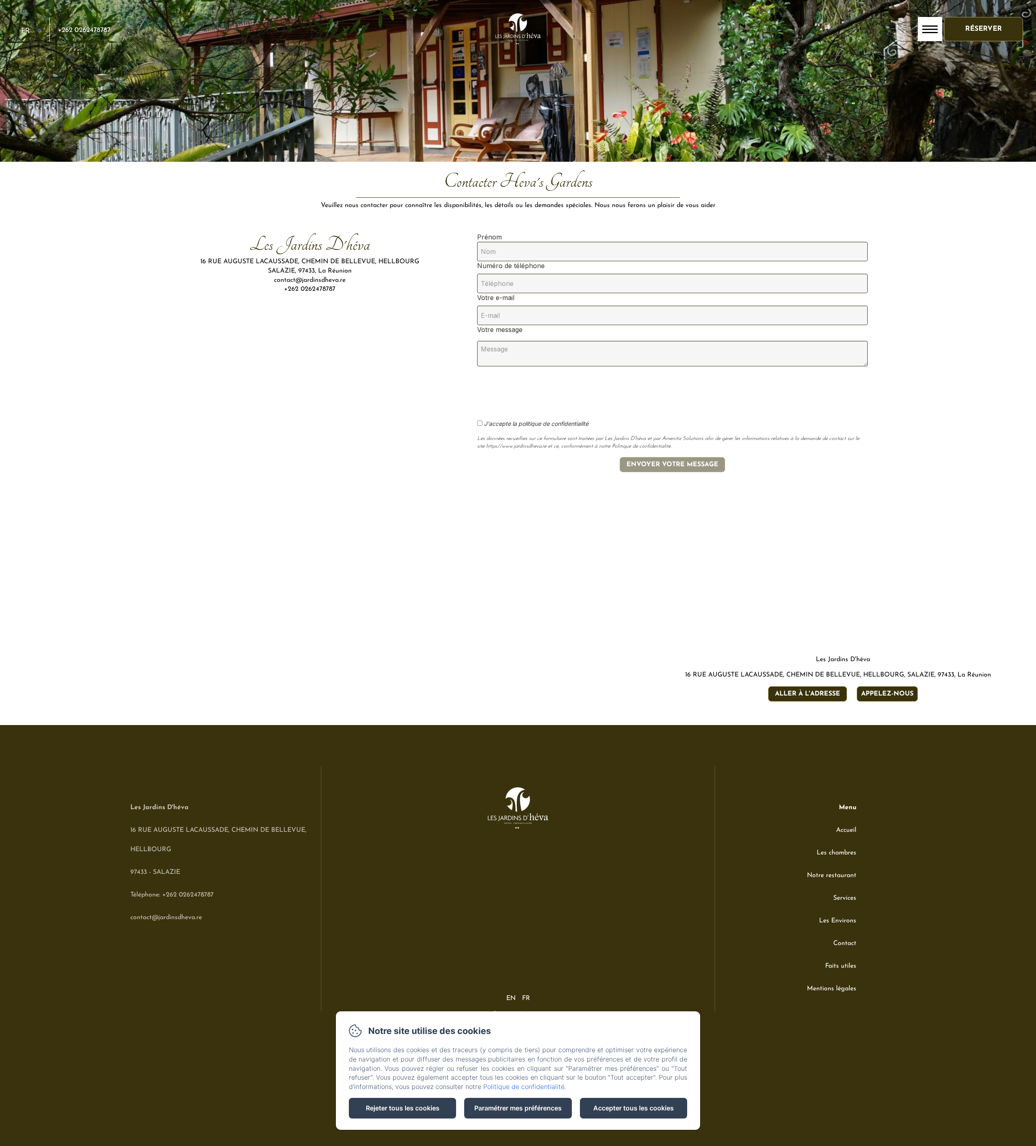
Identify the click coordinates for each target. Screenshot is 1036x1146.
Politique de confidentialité (524, 1087)
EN (511, 998)
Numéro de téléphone (511, 266)
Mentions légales (831, 988)
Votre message (499, 330)
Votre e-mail (495, 298)
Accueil (846, 830)
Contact (844, 943)
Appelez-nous (887, 694)
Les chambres (836, 853)
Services (844, 898)
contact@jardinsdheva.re (166, 917)
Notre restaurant (831, 875)
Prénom (489, 237)
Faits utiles (840, 966)
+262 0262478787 (84, 30)
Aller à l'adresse (807, 694)
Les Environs (837, 921)
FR (526, 998)
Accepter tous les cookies (633, 1108)
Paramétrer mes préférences (518, 1108)
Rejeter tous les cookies (402, 1108)
